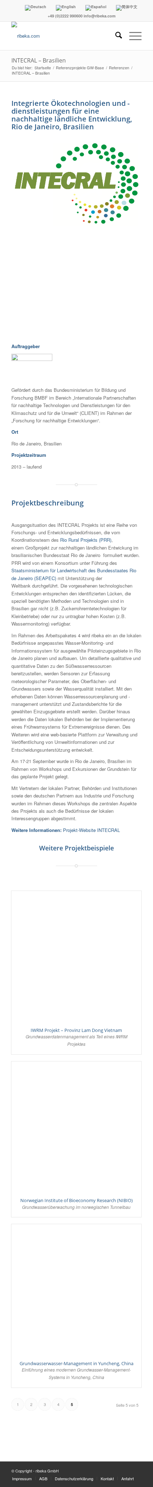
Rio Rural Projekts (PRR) (85, 539)
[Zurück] (27, 282)
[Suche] (115, 36)
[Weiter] (125, 282)
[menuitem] (115, 36)
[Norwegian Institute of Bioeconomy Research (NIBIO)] (76, 1126)
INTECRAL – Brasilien (38, 60)
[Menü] (132, 36)
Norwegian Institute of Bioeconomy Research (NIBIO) (76, 1200)
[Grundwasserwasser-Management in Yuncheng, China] (76, 1289)
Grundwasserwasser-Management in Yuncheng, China (76, 1363)
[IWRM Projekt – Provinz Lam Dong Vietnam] (76, 956)
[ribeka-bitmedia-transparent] (63, 36)
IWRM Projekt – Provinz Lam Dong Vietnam (76, 1030)
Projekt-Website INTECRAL (91, 830)
